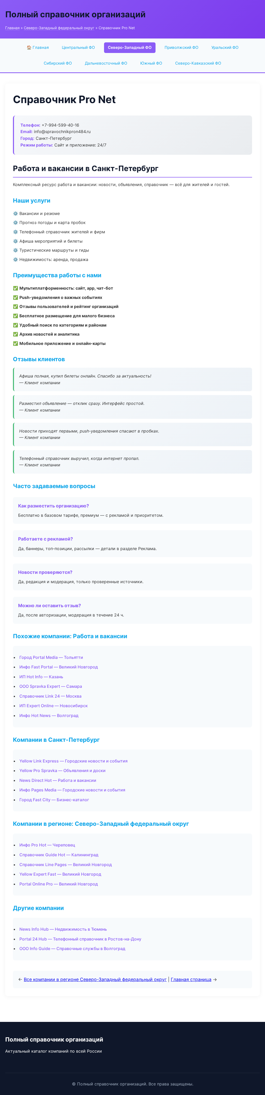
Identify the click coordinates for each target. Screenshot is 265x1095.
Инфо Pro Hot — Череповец (47, 844)
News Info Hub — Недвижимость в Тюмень (63, 929)
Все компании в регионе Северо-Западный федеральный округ (95, 979)
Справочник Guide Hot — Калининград (58, 854)
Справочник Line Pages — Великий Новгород (65, 864)
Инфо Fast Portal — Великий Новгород (58, 666)
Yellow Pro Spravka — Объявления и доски (62, 770)
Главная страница (191, 979)
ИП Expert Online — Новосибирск (53, 705)
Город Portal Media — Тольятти (51, 657)
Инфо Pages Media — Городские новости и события (72, 789)
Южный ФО (151, 63)
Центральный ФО (78, 47)
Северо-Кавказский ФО (198, 63)
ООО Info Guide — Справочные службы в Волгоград (72, 948)
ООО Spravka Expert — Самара (50, 686)
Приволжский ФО (181, 47)
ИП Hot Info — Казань (41, 676)
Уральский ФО (225, 47)
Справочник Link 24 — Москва (50, 696)
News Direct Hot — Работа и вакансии (57, 780)
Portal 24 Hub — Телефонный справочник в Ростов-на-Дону (80, 939)
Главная (12, 28)
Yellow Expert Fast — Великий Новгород (60, 874)
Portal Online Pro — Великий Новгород (58, 883)
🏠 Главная (38, 47)
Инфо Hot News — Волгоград (48, 715)
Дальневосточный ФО (106, 63)
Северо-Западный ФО (130, 47)
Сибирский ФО (58, 63)
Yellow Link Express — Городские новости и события (73, 761)
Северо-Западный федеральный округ (59, 28)
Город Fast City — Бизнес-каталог (54, 799)
